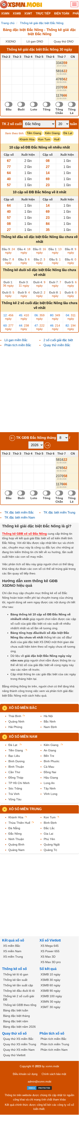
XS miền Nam (12, 951)
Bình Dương (16, 761)
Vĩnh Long (50, 794)
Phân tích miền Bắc (17, 345)
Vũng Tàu (14, 799)
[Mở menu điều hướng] (74, 4)
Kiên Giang (52, 133)
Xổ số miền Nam (23, 736)
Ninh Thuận (16, 839)
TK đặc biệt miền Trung (59, 512)
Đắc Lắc (49, 828)
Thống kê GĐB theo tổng (19, 1005)
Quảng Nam (16, 850)
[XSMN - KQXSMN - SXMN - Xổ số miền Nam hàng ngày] (21, 5)
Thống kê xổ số (14, 969)
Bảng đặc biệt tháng (16, 1015)
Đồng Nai (50, 772)
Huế (56, 139)
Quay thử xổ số (14, 1033)
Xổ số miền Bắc (23, 708)
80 (51, 315)
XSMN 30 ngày (51, 1001)
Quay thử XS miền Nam (19, 1049)
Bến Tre (49, 755)
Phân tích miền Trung (55, 1044)
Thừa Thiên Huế (19, 822)
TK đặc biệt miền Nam (19, 517)
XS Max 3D (48, 956)
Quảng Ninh (16, 721)
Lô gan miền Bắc (16, 340)
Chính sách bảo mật (54, 1074)
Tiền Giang (34, 133)
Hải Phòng (15, 727)
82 (67, 325)
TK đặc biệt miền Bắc (19, 512)
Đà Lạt (67, 133)
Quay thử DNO (64, 41)
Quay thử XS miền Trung (19, 1044)
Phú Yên (49, 839)
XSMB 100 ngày (51, 996)
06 (36, 315)
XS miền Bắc (11, 945)
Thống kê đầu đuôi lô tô (19, 990)
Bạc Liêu (14, 755)
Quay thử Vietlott (14, 1055)
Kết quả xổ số (13, 940)
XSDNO (10, 41)
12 (5, 315)
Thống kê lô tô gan (15, 974)
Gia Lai (48, 833)
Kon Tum (44, 139)
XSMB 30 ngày (50, 979)
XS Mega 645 (50, 945)
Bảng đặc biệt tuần (15, 1010)
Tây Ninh (50, 788)
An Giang (50, 750)
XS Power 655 (50, 951)
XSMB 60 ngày (50, 985)
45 (20, 315)
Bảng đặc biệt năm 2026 (19, 1026)
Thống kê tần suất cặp (18, 985)
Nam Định (50, 727)
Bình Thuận (16, 766)
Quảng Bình (16, 844)
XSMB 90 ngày (50, 990)
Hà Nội (48, 716)
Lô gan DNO (34, 41)
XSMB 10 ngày (50, 974)
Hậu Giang (51, 777)
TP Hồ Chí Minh (19, 783)
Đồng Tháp (15, 777)
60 (5, 325)
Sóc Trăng (15, 788)
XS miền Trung (13, 956)
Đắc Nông (15, 833)
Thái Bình (14, 716)
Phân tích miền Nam (54, 1049)
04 (67, 315)
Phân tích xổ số (52, 1033)
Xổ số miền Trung (25, 809)
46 (51, 325)
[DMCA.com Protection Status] (39, 1088)
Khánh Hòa (27, 139)
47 (36, 325)
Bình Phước (51, 761)
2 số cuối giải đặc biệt (58, 340)
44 (20, 325)
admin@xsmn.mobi (39, 1081)
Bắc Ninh (50, 721)
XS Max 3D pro (51, 962)
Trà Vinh (14, 794)
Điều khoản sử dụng (25, 1074)
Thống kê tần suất (15, 979)
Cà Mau (49, 766)
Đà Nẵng (14, 828)
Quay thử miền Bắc (56, 345)
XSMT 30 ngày (50, 1007)
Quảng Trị (50, 850)
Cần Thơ (14, 772)
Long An (49, 783)
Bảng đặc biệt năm (15, 1021)
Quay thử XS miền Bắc (18, 1038)
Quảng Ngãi (52, 844)
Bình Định (50, 822)
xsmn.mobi (52, 1066)
